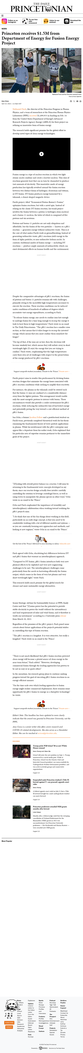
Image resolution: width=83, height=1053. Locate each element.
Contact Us (64, 1013)
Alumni (19, 1016)
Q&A (18, 1018)
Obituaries (20, 1028)
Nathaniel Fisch (19, 109)
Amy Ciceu (5, 101)
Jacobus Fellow (36, 417)
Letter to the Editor (31, 1009)
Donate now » (64, 371)
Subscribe (9, 1023)
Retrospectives (44, 1021)
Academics (21, 1026)
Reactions (31, 1032)
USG (18, 1022)
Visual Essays (41, 1027)
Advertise (63, 1019)
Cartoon (41, 1031)
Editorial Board (31, 1024)
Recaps (41, 1005)
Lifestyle (52, 1023)
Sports (41, 1000)
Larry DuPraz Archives (63, 1024)
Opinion (30, 1004)
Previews (42, 1007)
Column (30, 1006)
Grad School (19, 1010)
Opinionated (54, 1007)
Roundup (53, 1003)
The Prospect (53, 1015)
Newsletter (53, 1030)
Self (51, 1025)
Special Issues (52, 1033)
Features (42, 1016)
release (63, 615)
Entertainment (54, 1021)
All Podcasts (53, 1010)
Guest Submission (32, 1020)
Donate (9, 1027)
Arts (51, 1019)
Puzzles (63, 1003)
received (33, 115)
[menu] (80, 15)
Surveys (30, 1037)
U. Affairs (20, 1003)
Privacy (62, 1035)
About (62, 1017)
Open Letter (30, 1028)
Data (29, 1035)
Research (20, 1024)
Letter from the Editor (31, 1014)
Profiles (41, 1019)
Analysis (20, 1031)
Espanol (63, 1008)
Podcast (52, 1000)
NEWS (4, 28)
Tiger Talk (53, 1005)
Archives (63, 1000)
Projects (52, 1028)
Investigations (43, 1023)
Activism (20, 1020)
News (19, 1000)
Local (19, 1013)
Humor (62, 1006)
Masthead (63, 1011)
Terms (62, 1037)
